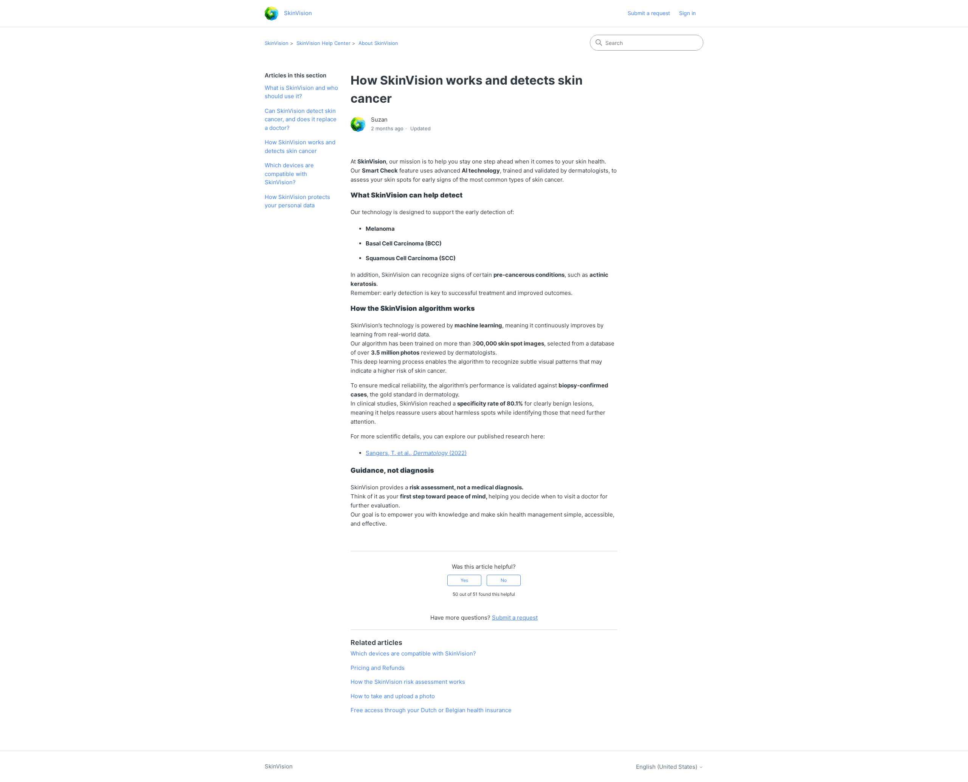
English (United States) (667, 766)
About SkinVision (378, 43)
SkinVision (277, 43)
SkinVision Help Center (323, 43)
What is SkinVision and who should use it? (301, 92)
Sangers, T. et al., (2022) (416, 453)
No (504, 580)
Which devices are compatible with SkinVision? (289, 174)
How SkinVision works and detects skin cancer (300, 146)
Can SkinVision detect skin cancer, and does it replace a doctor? (301, 119)
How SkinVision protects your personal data (297, 201)
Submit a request (649, 13)
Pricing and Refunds (378, 667)
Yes (464, 580)
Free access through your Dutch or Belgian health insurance (431, 710)
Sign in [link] (687, 13)
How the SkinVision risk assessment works (408, 681)
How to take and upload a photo (393, 696)
